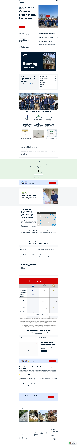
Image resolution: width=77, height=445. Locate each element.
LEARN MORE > (23, 199)
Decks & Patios (36, 434)
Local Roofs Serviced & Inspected (23, 42)
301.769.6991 (52, 435)
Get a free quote (51, 396)
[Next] (56, 416)
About (48, 0)
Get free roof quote (22, 26)
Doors (51, 2)
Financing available (21, 0)
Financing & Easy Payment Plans (23, 39)
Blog (46, 432)
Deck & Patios (48, 2)
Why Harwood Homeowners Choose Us (24, 35)
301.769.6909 (56, 0)
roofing (30, 83)
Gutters (43, 2)
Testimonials (51, 0)
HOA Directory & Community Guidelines (24, 47)
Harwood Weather (22, 46)
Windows (41, 2)
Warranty (47, 431)
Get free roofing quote (52, 182)
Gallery (53, 0)
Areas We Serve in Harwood (23, 41)
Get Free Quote (55, 2)
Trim (45, 2)
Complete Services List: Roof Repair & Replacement (25, 34)
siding (31, 83)
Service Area (41, 431)
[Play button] (48, 16)
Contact (46, 433)
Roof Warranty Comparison (23, 45)
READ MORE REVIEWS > (22, 389)
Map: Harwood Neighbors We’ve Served (24, 40)
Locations (41, 432)
